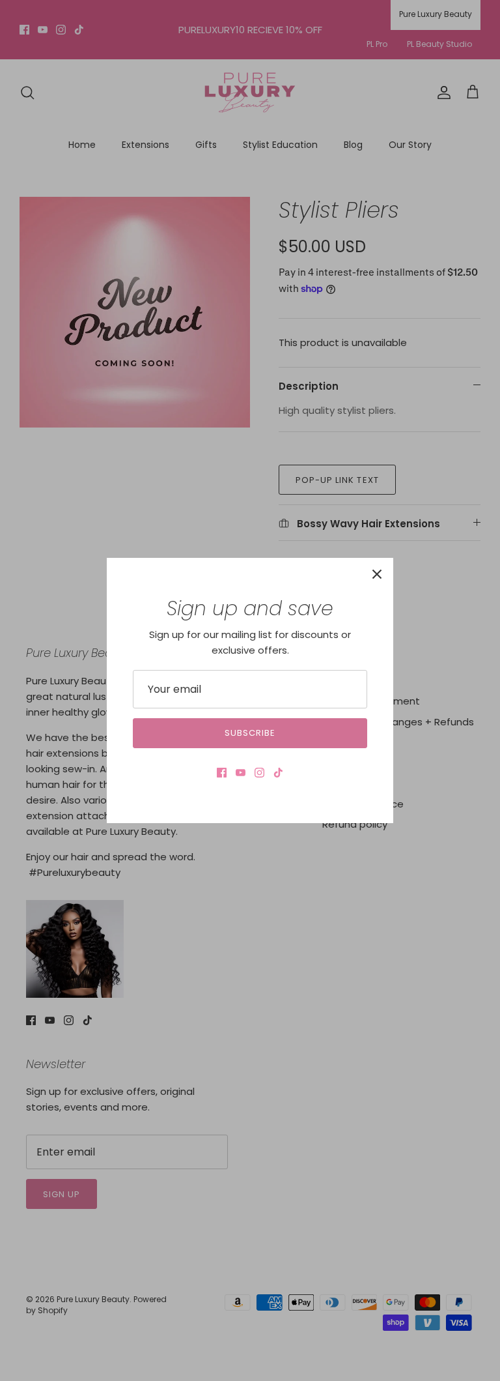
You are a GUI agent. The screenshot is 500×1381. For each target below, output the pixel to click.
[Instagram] (259, 773)
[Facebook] (222, 773)
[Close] (377, 574)
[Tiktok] (278, 773)
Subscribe (250, 733)
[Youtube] (240, 773)
